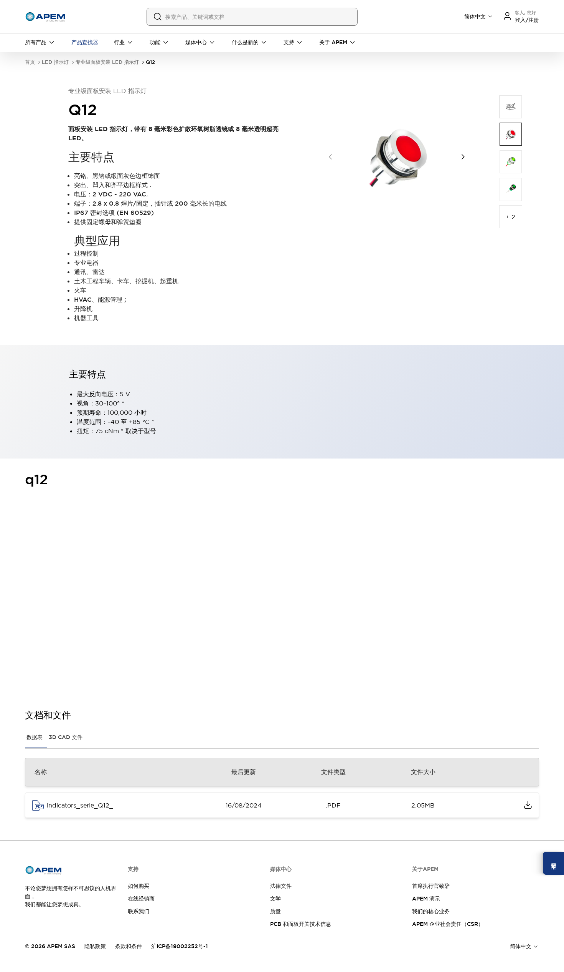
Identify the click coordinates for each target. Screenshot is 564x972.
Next (463, 156)
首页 (30, 62)
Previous (330, 156)
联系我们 (138, 911)
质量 (275, 911)
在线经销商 (141, 898)
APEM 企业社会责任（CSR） (447, 923)
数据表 (34, 737)
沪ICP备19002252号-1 (179, 946)
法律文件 (281, 885)
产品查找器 (84, 42)
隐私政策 (95, 946)
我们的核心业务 (431, 911)
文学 (275, 898)
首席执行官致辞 (431, 885)
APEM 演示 (426, 898)
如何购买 (138, 885)
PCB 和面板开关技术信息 (300, 923)
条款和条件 (128, 946)
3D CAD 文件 (65, 737)
